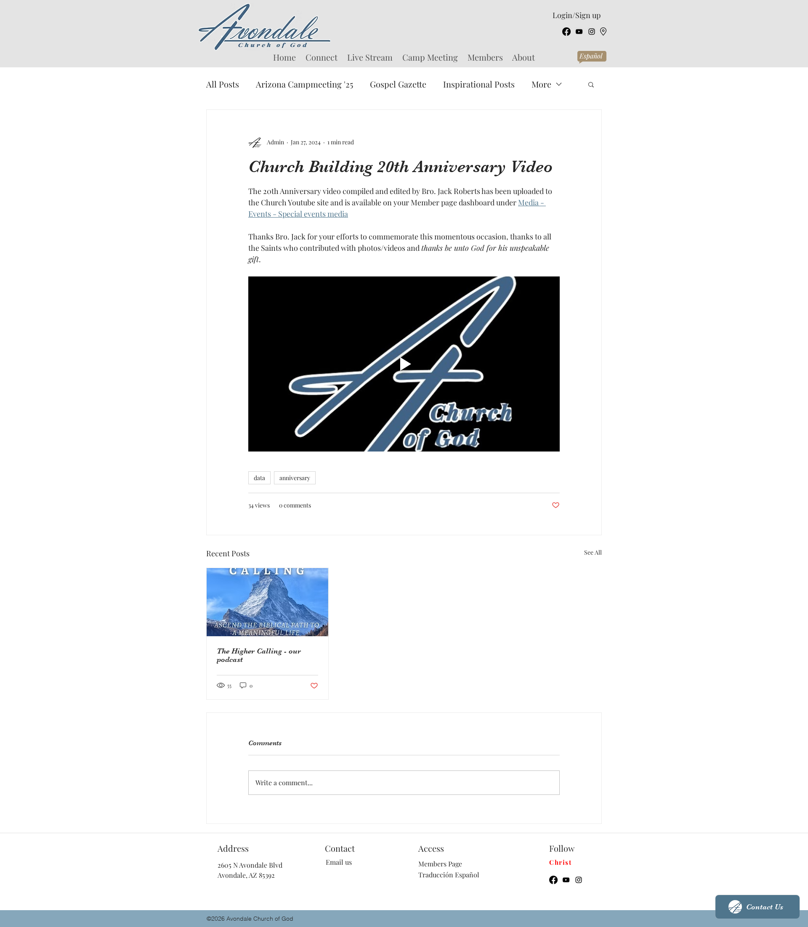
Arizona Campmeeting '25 (304, 84)
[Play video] (404, 364)
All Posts (222, 84)
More (541, 84)
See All (593, 552)
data (259, 478)
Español (590, 55)
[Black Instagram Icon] (591, 31)
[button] (591, 84)
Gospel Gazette (398, 84)
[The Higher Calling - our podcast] (267, 602)
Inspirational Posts (479, 84)
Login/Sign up (577, 15)
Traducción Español (448, 874)
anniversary (294, 478)
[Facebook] (566, 31)
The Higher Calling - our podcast (259, 655)
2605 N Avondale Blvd (250, 865)
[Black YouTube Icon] (579, 31)
